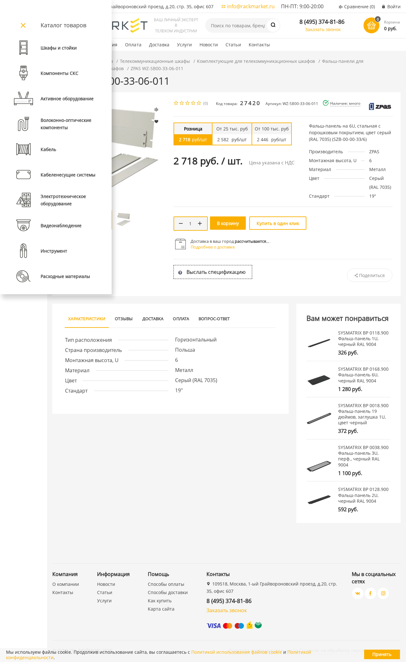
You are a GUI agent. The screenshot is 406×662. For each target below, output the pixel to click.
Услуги (184, 45)
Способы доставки (168, 592)
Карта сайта (161, 609)
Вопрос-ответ (214, 318)
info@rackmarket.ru (251, 6)
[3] (188, 103)
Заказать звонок (323, 29)
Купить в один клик (278, 223)
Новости (209, 45)
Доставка (159, 45)
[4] (193, 103)
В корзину (228, 223)
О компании (65, 584)
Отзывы (124, 318)
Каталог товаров (63, 25)
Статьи (233, 45)
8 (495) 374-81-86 (321, 21)
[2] (182, 103)
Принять (381, 654)
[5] (199, 103)
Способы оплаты (166, 584)
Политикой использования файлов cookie (236, 652)
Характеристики (86, 318)
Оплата (133, 45)
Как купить (160, 601)
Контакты (259, 45)
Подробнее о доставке (213, 247)
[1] (176, 103)
